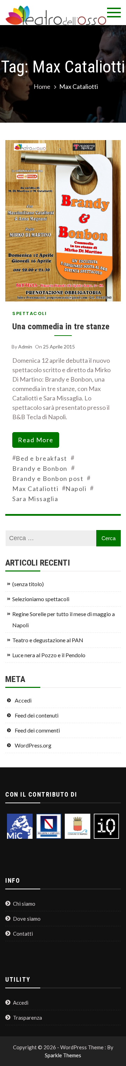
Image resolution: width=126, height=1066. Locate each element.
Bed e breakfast (41, 458)
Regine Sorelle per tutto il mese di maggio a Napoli (63, 619)
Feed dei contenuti (36, 715)
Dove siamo (27, 918)
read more (36, 440)
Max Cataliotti (35, 488)
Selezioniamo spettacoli (40, 599)
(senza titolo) (28, 584)
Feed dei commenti (37, 730)
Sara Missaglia (35, 499)
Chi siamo (24, 903)
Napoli (75, 488)
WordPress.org (33, 745)
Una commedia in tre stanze (61, 326)
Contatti (23, 933)
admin (25, 347)
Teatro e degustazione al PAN (47, 640)
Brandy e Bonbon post (47, 478)
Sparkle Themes (63, 1055)
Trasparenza (27, 1017)
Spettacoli (29, 313)
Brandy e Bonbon (40, 468)
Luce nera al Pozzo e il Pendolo (48, 655)
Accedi (23, 700)
